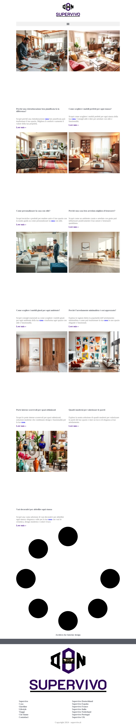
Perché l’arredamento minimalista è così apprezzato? (92, 310)
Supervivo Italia (79, 709)
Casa (21, 704)
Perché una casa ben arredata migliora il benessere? (92, 211)
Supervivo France (80, 706)
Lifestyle (22, 709)
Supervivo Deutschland (82, 701)
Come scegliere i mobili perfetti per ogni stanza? (90, 109)
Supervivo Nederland (81, 712)
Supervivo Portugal (81, 714)
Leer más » (21, 127)
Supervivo (23, 701)
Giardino (23, 706)
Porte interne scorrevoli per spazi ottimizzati (36, 410)
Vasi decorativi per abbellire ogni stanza (34, 509)
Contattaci (23, 717)
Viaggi (22, 712)
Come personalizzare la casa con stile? (33, 211)
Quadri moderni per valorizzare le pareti (87, 410)
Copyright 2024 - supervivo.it (68, 722)
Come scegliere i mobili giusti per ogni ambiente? (38, 310)
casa (47, 119)
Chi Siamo (23, 714)
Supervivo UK (78, 717)
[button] (68, 24)
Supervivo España (80, 704)
